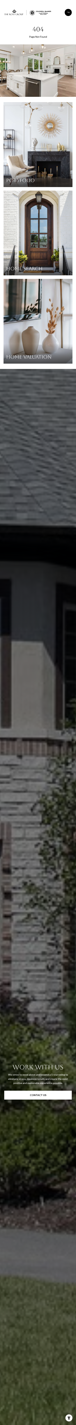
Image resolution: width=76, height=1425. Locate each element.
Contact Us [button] (38, 1095)
